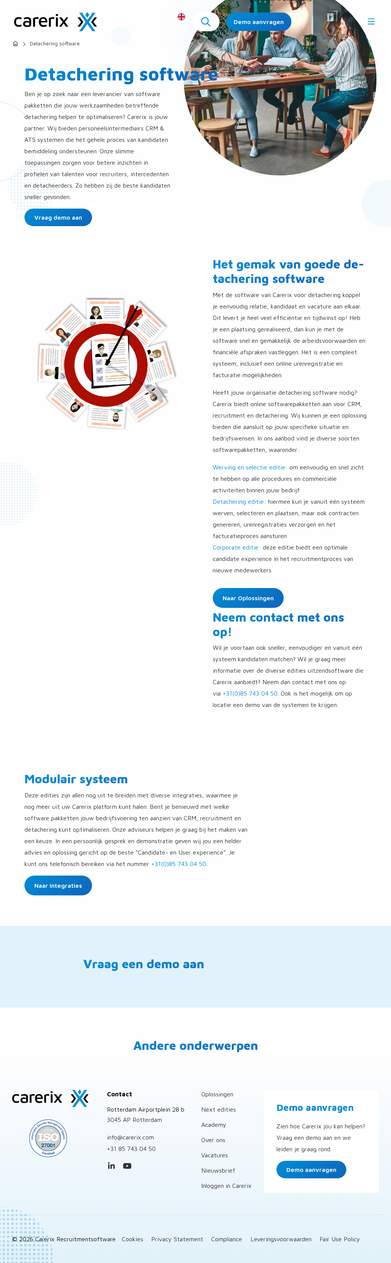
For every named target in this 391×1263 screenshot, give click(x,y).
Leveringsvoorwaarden (281, 1239)
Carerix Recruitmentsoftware (55, 21)
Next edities (218, 1109)
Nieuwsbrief (218, 1170)
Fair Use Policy (340, 1239)
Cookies (132, 1239)
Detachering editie (238, 501)
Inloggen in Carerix (226, 1185)
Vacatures (214, 1155)
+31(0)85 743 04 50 (250, 693)
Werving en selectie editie (249, 467)
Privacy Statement (177, 1239)
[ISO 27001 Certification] (53, 1138)
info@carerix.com (130, 1137)
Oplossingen (217, 1094)
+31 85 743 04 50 (131, 1148)
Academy (213, 1124)
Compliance (226, 1239)
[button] (206, 21)
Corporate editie (236, 547)
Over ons (213, 1139)
